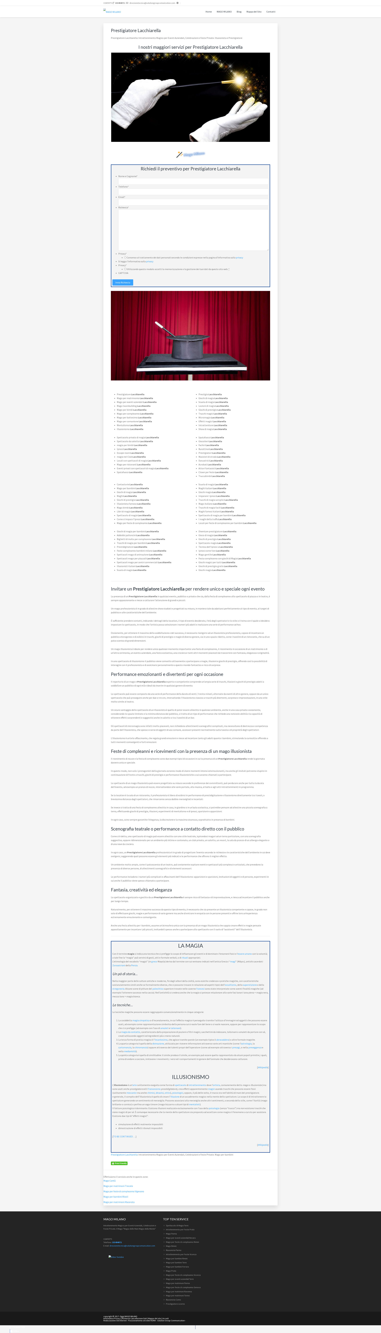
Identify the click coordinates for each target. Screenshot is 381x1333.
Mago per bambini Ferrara (177, 1266)
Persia (134, 965)
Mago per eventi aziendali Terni (180, 1279)
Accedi (166, 1318)
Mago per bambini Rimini (177, 1258)
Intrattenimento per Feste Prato (180, 1229)
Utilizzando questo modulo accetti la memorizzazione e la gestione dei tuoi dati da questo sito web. (178, 269)
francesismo (154, 1088)
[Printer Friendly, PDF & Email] (119, 1163)
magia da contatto (130, 1031)
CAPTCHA (123, 272)
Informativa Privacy (112, 1318)
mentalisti (194, 1104)
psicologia (214, 1108)
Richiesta (123, 207)
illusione (175, 1096)
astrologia (246, 1043)
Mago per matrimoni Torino (178, 1295)
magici (211, 1088)
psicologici (177, 1092)
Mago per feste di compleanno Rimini (182, 1242)
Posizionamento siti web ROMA (142, 1320)
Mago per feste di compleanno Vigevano (123, 1191)
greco (154, 961)
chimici (151, 1092)
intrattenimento (197, 1085)
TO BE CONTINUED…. (124, 1136)
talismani (175, 1028)
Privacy (122, 253)
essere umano (245, 953)
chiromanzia (141, 1047)
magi (232, 961)
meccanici (132, 1092)
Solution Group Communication (171, 1320)
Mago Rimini (171, 1246)
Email (121, 197)
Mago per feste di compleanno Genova (183, 1287)
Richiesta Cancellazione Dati (134, 1318)
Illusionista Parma (173, 1250)
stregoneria (118, 988)
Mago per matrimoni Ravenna (179, 1291)
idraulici (160, 1092)
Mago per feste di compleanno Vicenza (183, 1275)
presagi (236, 1047)
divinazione (158, 1043)
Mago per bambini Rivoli (115, 1196)
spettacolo (180, 1085)
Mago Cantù (109, 1180)
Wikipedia (263, 1067)
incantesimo (161, 1039)
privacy (239, 257)
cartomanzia (124, 1047)
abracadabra (222, 1039)
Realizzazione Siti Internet (115, 1320)
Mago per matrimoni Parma (178, 1283)
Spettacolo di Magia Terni (177, 1225)
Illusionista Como (173, 1299)
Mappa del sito (154, 1318)
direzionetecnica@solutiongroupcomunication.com (152, 3)
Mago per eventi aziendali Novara (181, 1238)
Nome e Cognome (128, 176)
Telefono (123, 186)
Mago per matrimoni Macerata (119, 1202)
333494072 (120, 3)
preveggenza (255, 1047)
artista (216, 1085)
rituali (185, 957)
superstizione (250, 984)
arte (134, 1085)
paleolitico (158, 988)
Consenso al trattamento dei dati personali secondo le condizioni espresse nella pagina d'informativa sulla (185, 257)
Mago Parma (171, 1233)
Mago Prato (171, 1271)
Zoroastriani (118, 965)
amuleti (164, 1028)
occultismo (230, 984)
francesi (200, 988)
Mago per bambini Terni (176, 1262)
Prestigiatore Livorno (175, 1304)
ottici (167, 1092)
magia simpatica (140, 1020)
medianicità (130, 1051)
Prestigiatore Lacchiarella (124, 1154)
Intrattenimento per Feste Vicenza (181, 1254)
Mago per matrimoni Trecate (118, 1185)
